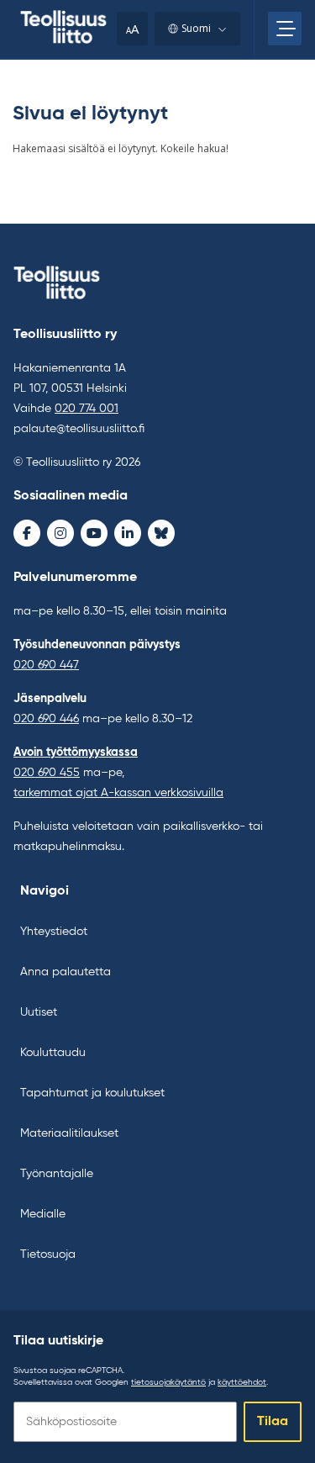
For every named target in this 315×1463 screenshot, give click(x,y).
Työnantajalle (56, 1174)
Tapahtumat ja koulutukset (92, 1093)
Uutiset (38, 1012)
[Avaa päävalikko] (285, 28)
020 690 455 (46, 773)
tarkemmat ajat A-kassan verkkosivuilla (118, 793)
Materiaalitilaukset (69, 1133)
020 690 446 (46, 719)
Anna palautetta (65, 972)
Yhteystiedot (53, 931)
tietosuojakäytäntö (168, 1382)
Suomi (196, 28)
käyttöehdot (242, 1382)
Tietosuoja (48, 1254)
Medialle (43, 1214)
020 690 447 (46, 665)
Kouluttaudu (53, 1053)
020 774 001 (86, 409)
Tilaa (272, 1422)
